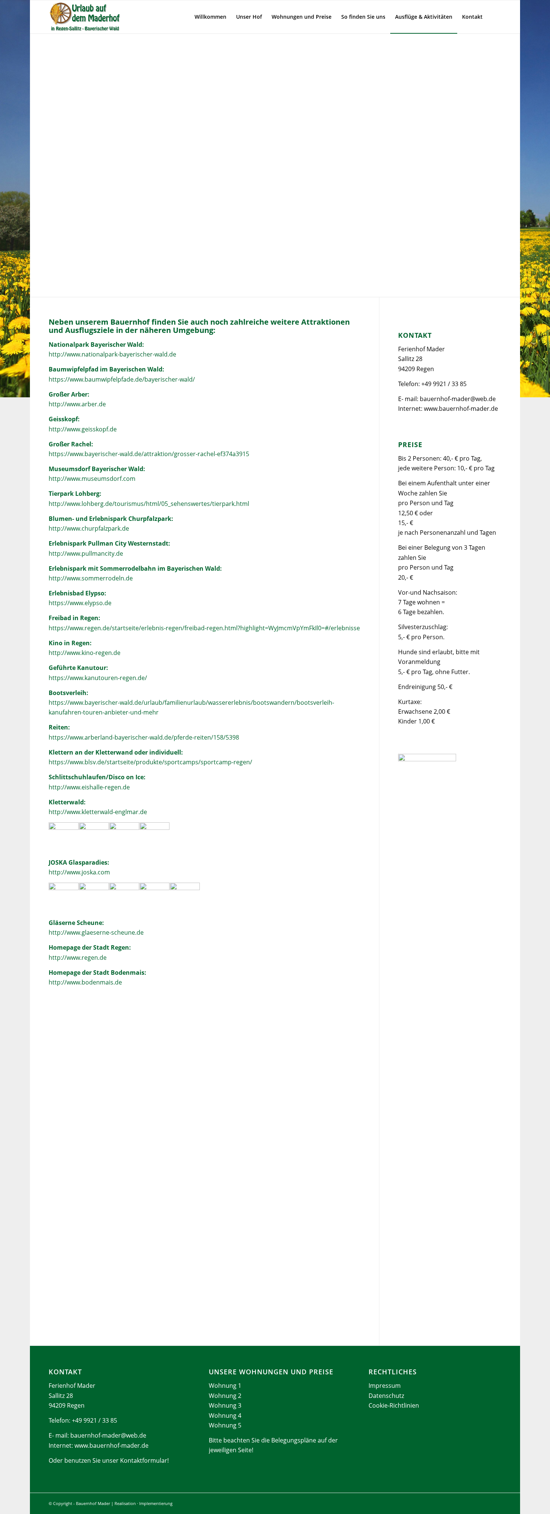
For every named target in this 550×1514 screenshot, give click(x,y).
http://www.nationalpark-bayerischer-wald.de (112, 354)
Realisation (125, 1503)
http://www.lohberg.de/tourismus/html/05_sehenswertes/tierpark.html (149, 504)
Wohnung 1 (225, 1385)
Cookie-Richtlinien (394, 1405)
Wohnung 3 (225, 1405)
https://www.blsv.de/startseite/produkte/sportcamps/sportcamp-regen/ (150, 762)
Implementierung (155, 1503)
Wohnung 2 (225, 1396)
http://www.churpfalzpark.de (89, 528)
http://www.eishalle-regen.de (89, 787)
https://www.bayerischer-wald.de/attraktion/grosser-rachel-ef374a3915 (149, 454)
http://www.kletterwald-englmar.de (98, 812)
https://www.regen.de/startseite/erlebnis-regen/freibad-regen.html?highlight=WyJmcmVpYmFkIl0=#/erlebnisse (204, 628)
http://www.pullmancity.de (86, 553)
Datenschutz (386, 1396)
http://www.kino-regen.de (84, 653)
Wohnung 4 (225, 1415)
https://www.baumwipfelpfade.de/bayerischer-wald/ (122, 379)
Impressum (385, 1385)
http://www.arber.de (77, 404)
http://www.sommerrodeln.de (91, 578)
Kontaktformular (143, 1460)
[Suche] (494, 16)
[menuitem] (210, 16)
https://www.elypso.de (80, 603)
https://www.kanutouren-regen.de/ (98, 678)
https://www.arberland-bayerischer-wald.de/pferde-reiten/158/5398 (144, 737)
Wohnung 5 (225, 1425)
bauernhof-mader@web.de (108, 1435)
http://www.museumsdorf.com (92, 478)
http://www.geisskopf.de (83, 429)
